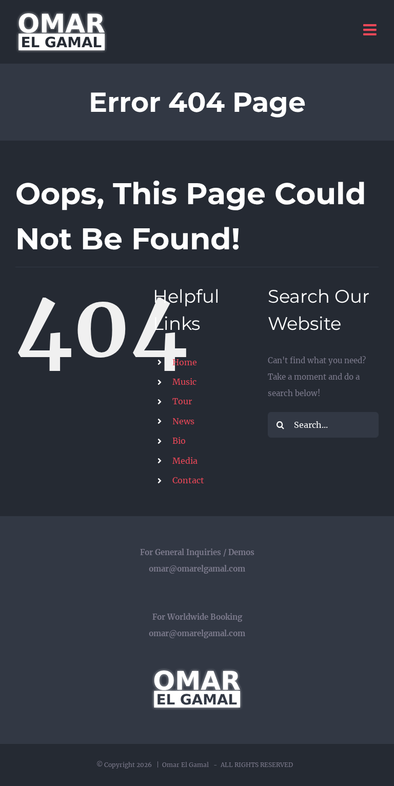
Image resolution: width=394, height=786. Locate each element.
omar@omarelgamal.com (197, 569)
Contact (188, 480)
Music (184, 382)
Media (185, 461)
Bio (179, 441)
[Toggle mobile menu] (371, 29)
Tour (182, 401)
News (183, 421)
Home (184, 362)
